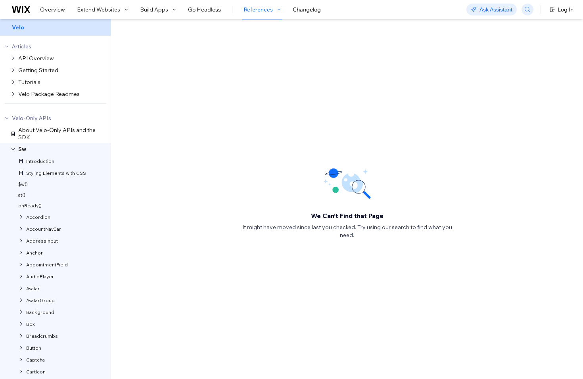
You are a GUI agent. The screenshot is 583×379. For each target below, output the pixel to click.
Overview (52, 9)
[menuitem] (55, 27)
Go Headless (204, 9)
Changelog (307, 9)
